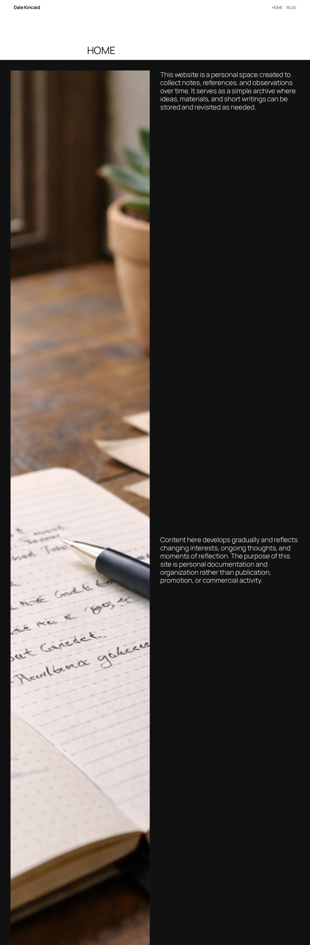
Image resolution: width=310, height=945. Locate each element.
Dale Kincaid (27, 7)
